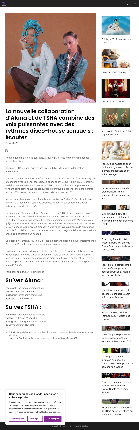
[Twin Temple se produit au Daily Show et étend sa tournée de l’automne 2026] (116, 328)
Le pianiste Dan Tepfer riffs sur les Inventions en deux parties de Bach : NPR (43, 338)
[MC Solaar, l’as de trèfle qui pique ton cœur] (116, 125)
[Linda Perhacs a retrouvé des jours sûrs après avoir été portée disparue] (116, 284)
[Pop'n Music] (3, 3)
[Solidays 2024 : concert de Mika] (116, 33)
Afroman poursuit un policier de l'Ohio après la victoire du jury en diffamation (117, 411)
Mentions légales (80, 426)
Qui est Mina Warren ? (114, 101)
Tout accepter (52, 419)
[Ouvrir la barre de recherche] (126, 3)
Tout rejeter (35, 419)
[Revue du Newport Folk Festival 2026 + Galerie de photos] (116, 306)
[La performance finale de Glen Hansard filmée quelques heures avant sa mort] (116, 182)
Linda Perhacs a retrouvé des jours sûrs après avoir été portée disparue (116, 294)
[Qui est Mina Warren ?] (116, 95)
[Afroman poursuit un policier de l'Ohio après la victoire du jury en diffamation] (116, 401)
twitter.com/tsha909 (26, 318)
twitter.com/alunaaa (26, 291)
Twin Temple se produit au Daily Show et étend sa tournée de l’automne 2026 (116, 338)
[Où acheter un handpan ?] (116, 66)
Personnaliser (18, 419)
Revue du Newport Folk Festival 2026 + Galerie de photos (116, 316)
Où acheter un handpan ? (115, 72)
